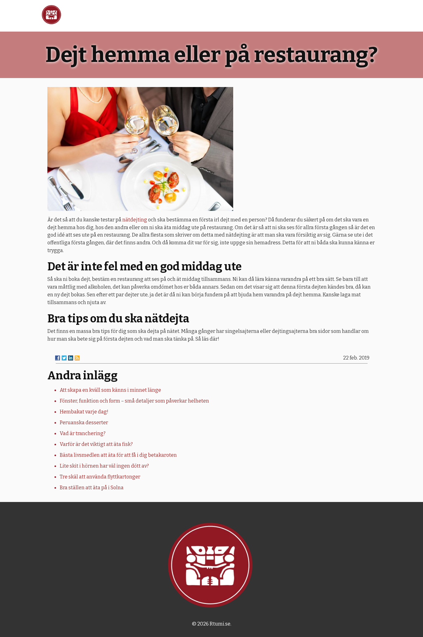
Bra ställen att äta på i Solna (92, 488)
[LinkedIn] (70, 358)
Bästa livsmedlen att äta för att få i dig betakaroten (118, 455)
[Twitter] (64, 358)
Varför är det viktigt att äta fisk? (96, 444)
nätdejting (134, 220)
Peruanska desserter (84, 422)
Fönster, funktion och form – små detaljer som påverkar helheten (134, 401)
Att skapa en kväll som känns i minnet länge (110, 390)
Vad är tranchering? (83, 433)
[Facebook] (57, 358)
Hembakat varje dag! (84, 412)
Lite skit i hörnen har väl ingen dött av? (104, 466)
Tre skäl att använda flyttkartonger (100, 477)
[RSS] (77, 358)
